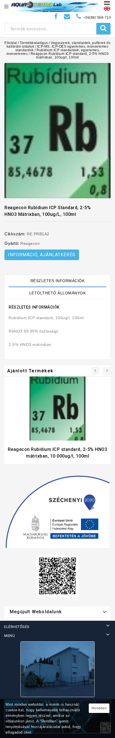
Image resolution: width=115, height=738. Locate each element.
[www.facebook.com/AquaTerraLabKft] (56, 16)
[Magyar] (107, 3)
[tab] (57, 281)
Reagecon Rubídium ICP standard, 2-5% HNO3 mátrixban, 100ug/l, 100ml (70, 55)
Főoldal (10, 43)
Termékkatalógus (34, 43)
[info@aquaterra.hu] (67, 16)
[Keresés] (103, 29)
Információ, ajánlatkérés (41, 254)
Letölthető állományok (57, 293)
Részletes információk (57, 280)
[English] (107, 8)
